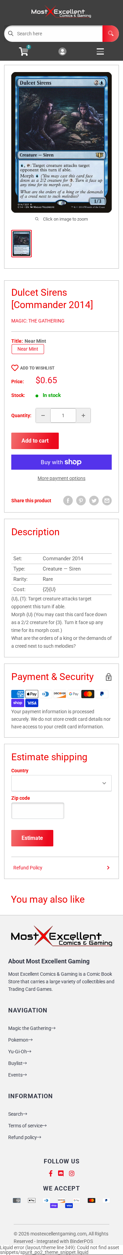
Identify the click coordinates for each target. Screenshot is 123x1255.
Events (15, 1075)
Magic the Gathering (29, 1028)
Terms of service (25, 1125)
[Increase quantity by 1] (83, 415)
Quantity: (21, 415)
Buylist (15, 1063)
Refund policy (22, 1137)
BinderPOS (81, 1241)
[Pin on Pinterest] (81, 500)
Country (19, 770)
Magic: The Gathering (38, 321)
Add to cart (35, 440)
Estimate (32, 838)
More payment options (61, 478)
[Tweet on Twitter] (94, 500)
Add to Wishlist (37, 368)
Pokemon (18, 1040)
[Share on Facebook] (68, 500)
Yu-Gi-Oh (17, 1051)
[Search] (110, 33)
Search (15, 1114)
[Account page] (62, 52)
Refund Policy (27, 867)
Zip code (20, 798)
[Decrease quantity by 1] (43, 415)
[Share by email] (107, 500)
